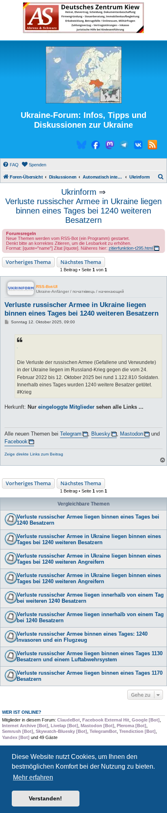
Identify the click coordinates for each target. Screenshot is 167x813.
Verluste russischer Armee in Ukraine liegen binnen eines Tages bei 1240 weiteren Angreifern (89, 559)
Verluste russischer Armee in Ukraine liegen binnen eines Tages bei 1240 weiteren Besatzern (83, 211)
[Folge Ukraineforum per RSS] (152, 146)
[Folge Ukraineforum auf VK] (138, 146)
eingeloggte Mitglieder (66, 407)
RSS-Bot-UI (47, 286)
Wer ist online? (21, 712)
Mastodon (131, 434)
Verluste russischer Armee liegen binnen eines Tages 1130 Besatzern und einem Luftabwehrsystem (90, 656)
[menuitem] (10, 165)
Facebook (16, 441)
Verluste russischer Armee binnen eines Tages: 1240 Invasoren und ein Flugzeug (82, 637)
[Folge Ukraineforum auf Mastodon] (109, 146)
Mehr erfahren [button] (33, 777)
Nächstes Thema (80, 262)
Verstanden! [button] (45, 798)
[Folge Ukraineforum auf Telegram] (124, 146)
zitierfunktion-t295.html (131, 248)
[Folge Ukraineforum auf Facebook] (95, 146)
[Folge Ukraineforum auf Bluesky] (81, 146)
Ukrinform (78, 191)
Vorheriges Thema (28, 262)
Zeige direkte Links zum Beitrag (33, 454)
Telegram (70, 434)
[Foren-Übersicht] (83, 75)
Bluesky (100, 434)
